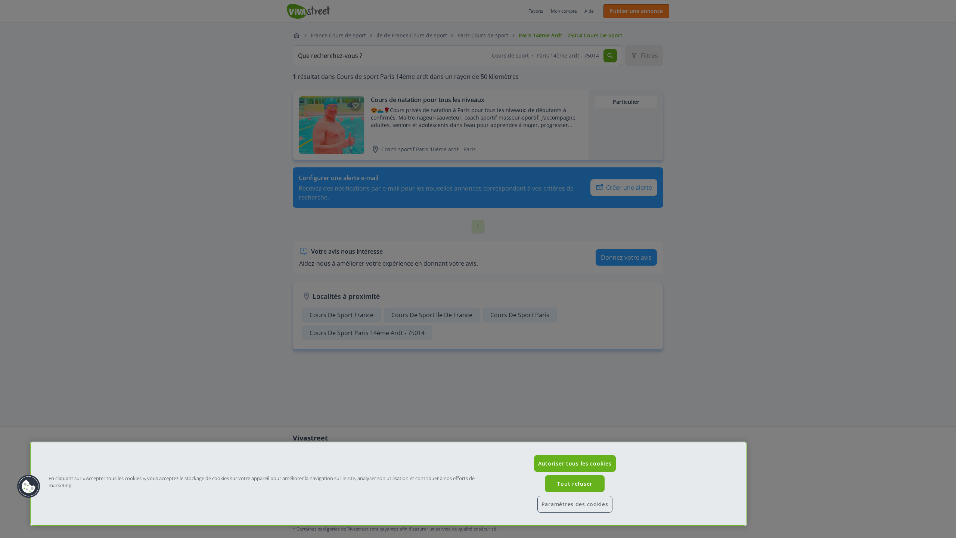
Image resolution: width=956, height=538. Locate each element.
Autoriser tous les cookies (575, 463)
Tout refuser (574, 483)
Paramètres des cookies (574, 504)
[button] (29, 486)
